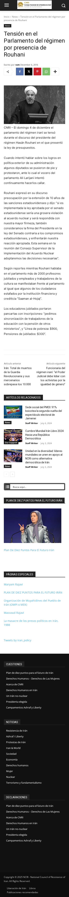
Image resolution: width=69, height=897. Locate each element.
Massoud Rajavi (14, 613)
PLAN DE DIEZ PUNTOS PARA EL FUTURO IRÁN (33, 592)
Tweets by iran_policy (17, 640)
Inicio (6, 16)
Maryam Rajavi (13, 584)
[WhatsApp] (46, 71)
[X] (28, 71)
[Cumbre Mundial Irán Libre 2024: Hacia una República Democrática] (13, 435)
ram (17, 64)
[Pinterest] (37, 71)
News (15, 16)
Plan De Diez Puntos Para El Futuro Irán (29, 550)
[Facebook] (20, 71)
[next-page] (12, 474)
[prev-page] (6, 474)
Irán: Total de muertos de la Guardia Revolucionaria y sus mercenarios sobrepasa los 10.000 (18, 376)
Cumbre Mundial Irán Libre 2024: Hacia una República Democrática (44, 434)
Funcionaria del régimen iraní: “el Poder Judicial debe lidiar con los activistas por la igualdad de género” (50, 376)
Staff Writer (31, 423)
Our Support (11, 442)
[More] (55, 71)
